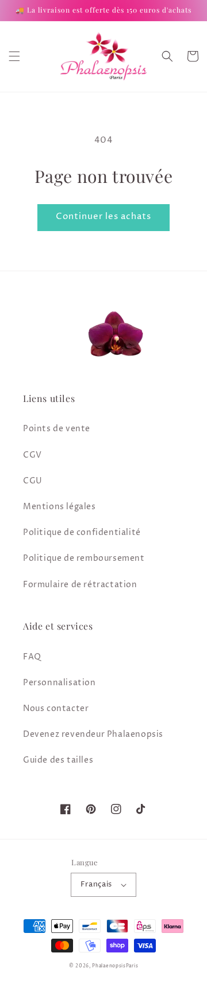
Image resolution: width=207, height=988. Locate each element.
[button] (14, 56)
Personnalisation (59, 682)
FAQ (32, 656)
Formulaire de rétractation (80, 584)
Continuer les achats (103, 216)
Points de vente (56, 428)
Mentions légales (59, 506)
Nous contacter (56, 708)
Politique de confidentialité (82, 532)
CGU (33, 480)
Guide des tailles (58, 760)
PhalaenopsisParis (115, 966)
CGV (32, 455)
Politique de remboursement (84, 558)
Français (96, 884)
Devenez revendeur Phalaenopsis (93, 734)
